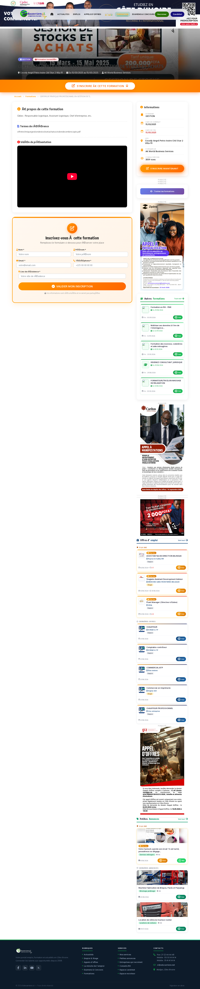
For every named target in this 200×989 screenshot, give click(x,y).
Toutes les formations (164, 191)
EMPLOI (76, 14)
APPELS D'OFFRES (92, 14)
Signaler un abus (177, 985)
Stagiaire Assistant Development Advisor (164, 579)
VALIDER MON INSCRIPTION (74, 286)
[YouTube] (31, 967)
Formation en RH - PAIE (161, 307)
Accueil (17, 96)
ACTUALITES (63, 14)
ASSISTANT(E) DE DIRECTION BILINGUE (164, 556)
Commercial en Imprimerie (158, 688)
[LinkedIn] (25, 967)
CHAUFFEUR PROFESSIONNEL (159, 708)
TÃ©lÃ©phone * (83, 260)
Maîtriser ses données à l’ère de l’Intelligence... (165, 326)
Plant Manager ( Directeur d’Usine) (161, 602)
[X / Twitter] (38, 967)
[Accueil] (52, 14)
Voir (179, 317)
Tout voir (177, 299)
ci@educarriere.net (166, 965)
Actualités (88, 954)
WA (183, 860)
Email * (21, 260)
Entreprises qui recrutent (131, 962)
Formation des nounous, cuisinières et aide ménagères (166, 345)
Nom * (21, 249)
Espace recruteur (127, 973)
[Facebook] (18, 967)
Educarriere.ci (28, 985)
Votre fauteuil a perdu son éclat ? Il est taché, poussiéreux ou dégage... (159, 850)
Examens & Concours (93, 970)
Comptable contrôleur (156, 647)
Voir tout (181, 540)
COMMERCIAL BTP (154, 667)
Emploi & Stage (91, 958)
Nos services (125, 954)
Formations (30, 96)
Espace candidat (127, 970)
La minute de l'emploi (94, 966)
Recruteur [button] (161, 14)
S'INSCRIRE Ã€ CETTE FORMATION (100, 86)
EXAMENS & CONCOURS (143, 14)
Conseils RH (125, 966)
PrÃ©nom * (80, 249)
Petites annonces (127, 958)
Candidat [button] (177, 14)
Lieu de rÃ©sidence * (30, 271)
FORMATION (122, 14)
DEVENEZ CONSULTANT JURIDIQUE (166, 362)
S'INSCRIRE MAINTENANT (164, 168)
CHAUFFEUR (151, 627)
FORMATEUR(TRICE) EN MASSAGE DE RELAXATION (166, 381)
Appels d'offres (91, 962)
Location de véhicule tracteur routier (155, 920)
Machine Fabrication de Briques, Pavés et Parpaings (161, 888)
